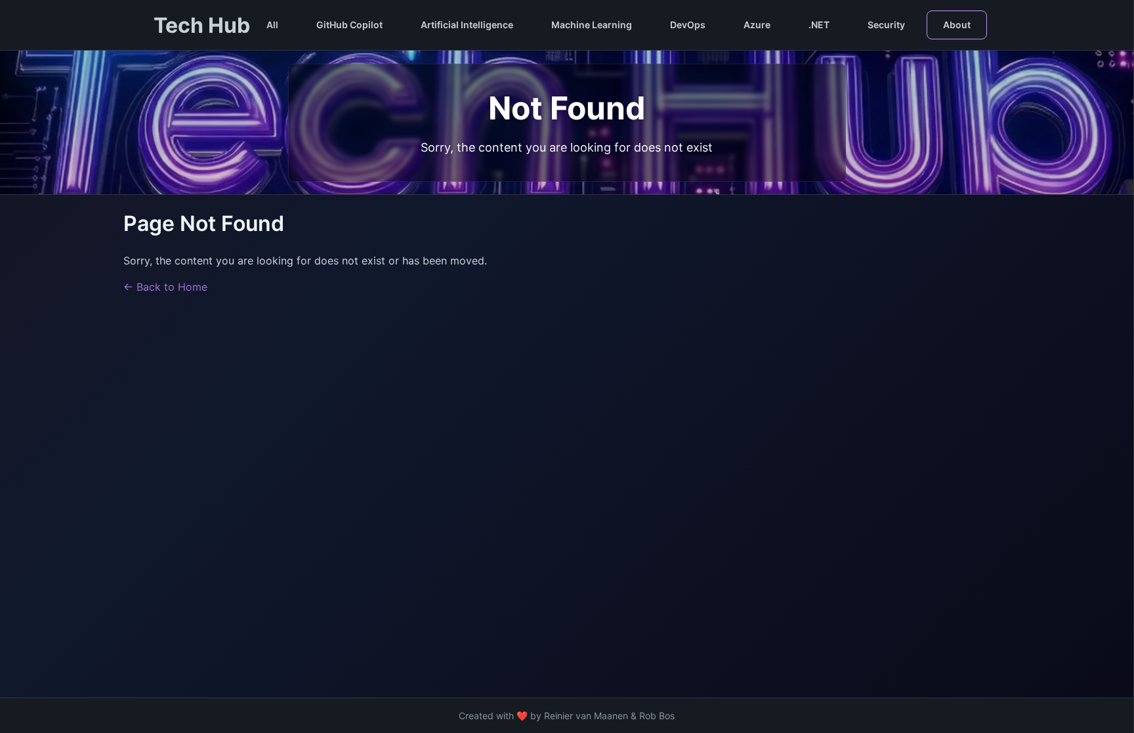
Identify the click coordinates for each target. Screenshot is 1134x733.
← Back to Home (165, 286)
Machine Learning (591, 24)
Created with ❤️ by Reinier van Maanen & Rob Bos (567, 715)
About (957, 24)
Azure (757, 24)
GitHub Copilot (349, 24)
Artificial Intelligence (467, 24)
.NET (819, 24)
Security (886, 24)
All (272, 24)
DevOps (687, 24)
